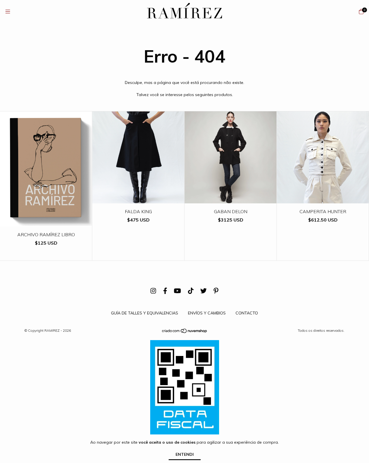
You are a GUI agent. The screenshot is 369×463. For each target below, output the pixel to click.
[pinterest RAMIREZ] (216, 291)
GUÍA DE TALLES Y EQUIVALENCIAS (144, 313)
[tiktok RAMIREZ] (190, 291)
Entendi (185, 454)
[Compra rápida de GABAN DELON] (231, 199)
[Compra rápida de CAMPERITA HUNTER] (323, 199)
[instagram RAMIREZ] (153, 291)
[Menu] (7, 11)
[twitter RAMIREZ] (203, 291)
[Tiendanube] (185, 332)
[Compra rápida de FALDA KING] (138, 199)
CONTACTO (247, 313)
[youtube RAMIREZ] (177, 291)
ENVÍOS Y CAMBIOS (207, 313)
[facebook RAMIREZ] (165, 291)
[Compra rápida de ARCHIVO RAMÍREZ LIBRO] (46, 222)
